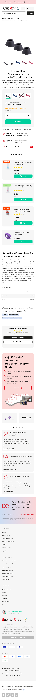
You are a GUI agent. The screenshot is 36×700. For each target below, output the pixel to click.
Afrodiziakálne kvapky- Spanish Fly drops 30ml (22, 210)
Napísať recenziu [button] (18, 337)
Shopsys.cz (19, 689)
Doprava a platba (7, 567)
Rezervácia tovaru (7, 570)
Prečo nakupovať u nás (9, 561)
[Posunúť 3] (19, 427)
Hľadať (4, 532)
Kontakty (4, 598)
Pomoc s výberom (7, 538)
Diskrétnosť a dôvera (8, 573)
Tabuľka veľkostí (6, 547)
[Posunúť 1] (13, 427)
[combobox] (14, 13)
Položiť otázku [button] (18, 342)
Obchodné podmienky (8, 576)
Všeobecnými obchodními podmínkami (24, 686)
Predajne (4, 595)
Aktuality (4, 592)
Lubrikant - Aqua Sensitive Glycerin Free (23, 163)
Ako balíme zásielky (8, 564)
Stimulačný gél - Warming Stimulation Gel (23, 187)
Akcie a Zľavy (6, 535)
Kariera (4, 605)
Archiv (17, 18)
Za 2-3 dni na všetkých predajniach (15, 108)
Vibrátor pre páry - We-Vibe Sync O (22, 233)
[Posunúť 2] (16, 427)
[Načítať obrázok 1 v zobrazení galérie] (5, 62)
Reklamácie (5, 579)
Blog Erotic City (6, 589)
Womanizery (13, 314)
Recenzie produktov (8, 541)
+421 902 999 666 (14, 611)
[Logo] (10, 8)
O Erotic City (6, 602)
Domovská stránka (7, 18)
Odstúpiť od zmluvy (18, 637)
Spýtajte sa (5, 551)
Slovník (4, 544)
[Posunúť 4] (22, 427)
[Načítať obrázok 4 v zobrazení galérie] (24, 62)
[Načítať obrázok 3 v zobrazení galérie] (18, 62)
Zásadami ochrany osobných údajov (24, 518)
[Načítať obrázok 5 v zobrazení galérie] (30, 62)
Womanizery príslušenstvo (11, 318)
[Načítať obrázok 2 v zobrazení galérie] (11, 62)
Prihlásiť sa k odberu (27, 514)
